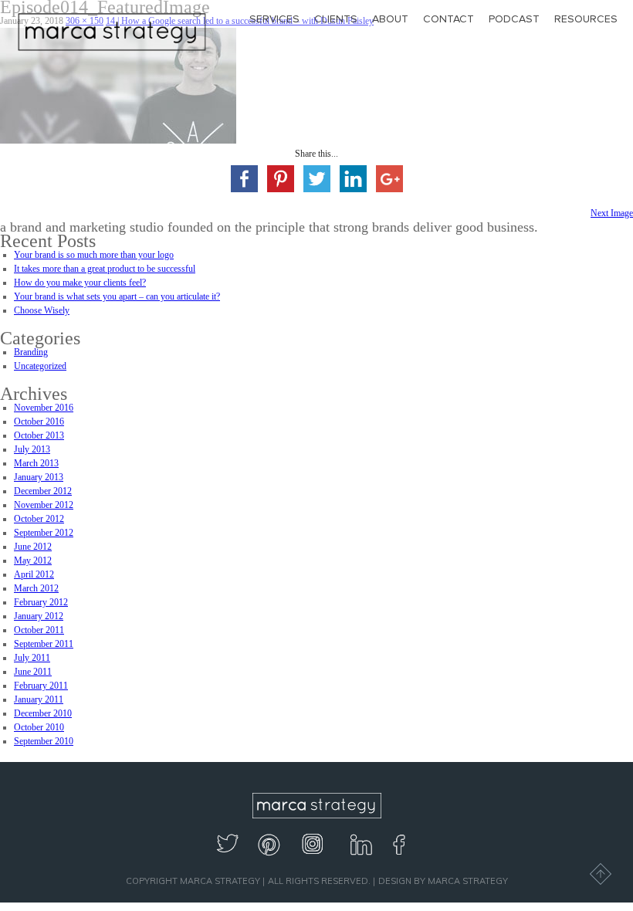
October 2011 (39, 630)
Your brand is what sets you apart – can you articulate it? (117, 296)
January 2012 (38, 616)
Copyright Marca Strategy (193, 880)
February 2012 (41, 602)
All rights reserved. (319, 880)
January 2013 (38, 477)
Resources (586, 19)
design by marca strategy (443, 880)
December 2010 (43, 713)
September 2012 (43, 532)
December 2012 (43, 491)
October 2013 (39, 435)
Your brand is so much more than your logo (94, 254)
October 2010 (39, 727)
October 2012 (39, 518)
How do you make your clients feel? (80, 282)
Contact (448, 19)
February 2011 (41, 685)
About (390, 19)
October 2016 (39, 421)
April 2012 (34, 574)
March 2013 (36, 463)
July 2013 (32, 449)
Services (274, 19)
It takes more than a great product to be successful (104, 268)
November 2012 (43, 505)
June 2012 (33, 546)
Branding (31, 352)
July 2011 (32, 657)
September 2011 (43, 643)
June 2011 (33, 671)
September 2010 (43, 741)
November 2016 (43, 407)
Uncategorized (40, 366)
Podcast (514, 19)
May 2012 (33, 560)
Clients (335, 19)
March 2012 (36, 588)
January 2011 (38, 699)
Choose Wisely (41, 310)
